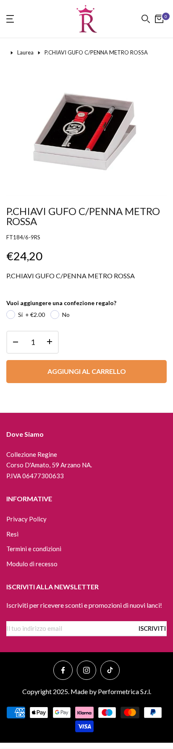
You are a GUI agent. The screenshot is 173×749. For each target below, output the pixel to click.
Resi (12, 534)
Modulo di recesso (32, 564)
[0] (159, 19)
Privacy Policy (26, 519)
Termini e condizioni (33, 548)
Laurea (25, 52)
